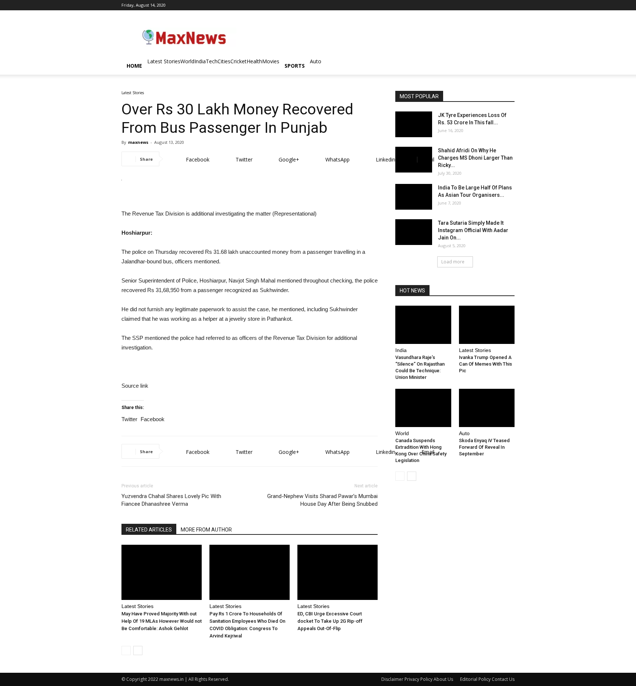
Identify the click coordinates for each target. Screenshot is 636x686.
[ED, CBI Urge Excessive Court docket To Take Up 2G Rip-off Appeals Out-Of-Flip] (337, 572)
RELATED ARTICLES (149, 530)
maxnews (138, 142)
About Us (443, 679)
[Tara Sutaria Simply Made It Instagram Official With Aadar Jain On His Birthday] (413, 232)
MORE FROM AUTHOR (206, 530)
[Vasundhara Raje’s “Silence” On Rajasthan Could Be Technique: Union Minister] (423, 325)
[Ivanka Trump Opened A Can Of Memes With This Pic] (487, 325)
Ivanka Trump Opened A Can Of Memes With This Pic (485, 364)
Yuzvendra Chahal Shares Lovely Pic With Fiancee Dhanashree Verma (171, 500)
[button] (506, 66)
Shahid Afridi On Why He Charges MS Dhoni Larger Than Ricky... (475, 157)
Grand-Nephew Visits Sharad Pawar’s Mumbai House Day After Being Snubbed (322, 500)
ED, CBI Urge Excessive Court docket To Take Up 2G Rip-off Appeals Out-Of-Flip (330, 621)
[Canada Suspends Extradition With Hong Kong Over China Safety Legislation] (423, 408)
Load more (452, 262)
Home (134, 65)
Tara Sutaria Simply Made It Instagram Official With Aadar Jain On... (473, 230)
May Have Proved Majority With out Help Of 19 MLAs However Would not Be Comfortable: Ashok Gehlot (161, 621)
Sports (295, 65)
